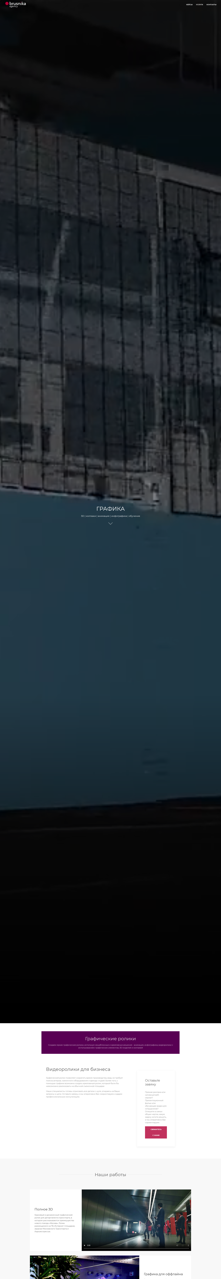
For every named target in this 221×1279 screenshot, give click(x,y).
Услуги (199, 5)
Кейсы (189, 5)
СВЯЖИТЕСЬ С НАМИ (156, 1132)
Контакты (211, 5)
